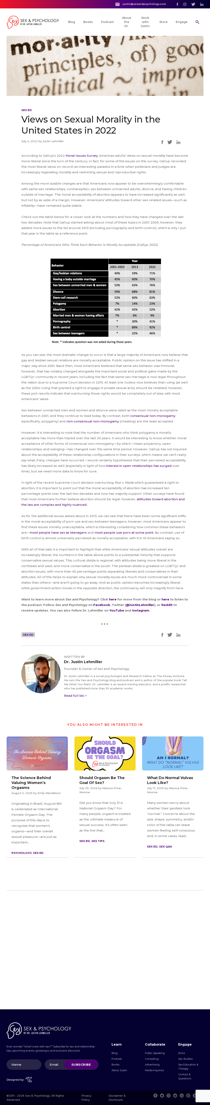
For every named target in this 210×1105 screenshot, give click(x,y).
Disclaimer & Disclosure (117, 1097)
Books (88, 22)
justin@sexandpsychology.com (144, 4)
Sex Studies (185, 1058)
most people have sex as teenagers (58, 532)
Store (163, 22)
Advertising (152, 1064)
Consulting (152, 1058)
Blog (71, 22)
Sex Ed (26, 110)
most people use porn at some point (124, 532)
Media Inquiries (154, 1070)
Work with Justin (145, 22)
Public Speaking (155, 1053)
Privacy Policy (86, 1097)
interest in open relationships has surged (139, 466)
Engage (181, 22)
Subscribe (81, 1064)
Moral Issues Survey (82, 156)
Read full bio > (75, 696)
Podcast (107, 22)
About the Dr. (126, 22)
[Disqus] (105, 950)
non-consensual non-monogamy (92, 421)
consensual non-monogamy (152, 416)
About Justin (119, 1070)
